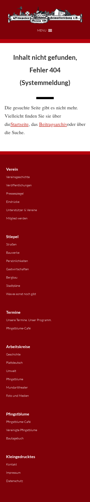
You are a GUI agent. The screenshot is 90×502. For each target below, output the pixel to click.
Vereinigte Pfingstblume (21, 430)
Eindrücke (12, 201)
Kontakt (11, 464)
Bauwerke (12, 252)
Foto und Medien (17, 395)
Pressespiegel (15, 193)
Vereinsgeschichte (18, 177)
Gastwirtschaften (17, 269)
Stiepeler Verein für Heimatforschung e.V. (45, 15)
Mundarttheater (17, 387)
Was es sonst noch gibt (21, 294)
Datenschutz (14, 481)
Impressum (13, 472)
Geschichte (13, 354)
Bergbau (11, 277)
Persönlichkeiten (17, 261)
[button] (45, 30)
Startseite (19, 124)
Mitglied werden (17, 218)
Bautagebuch (15, 438)
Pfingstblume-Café (18, 328)
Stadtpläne (13, 285)
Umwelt (11, 371)
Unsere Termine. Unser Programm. (29, 320)
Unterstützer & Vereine (21, 210)
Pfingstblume (14, 379)
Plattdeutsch (14, 362)
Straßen (11, 244)
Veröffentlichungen (19, 185)
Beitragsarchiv (53, 124)
